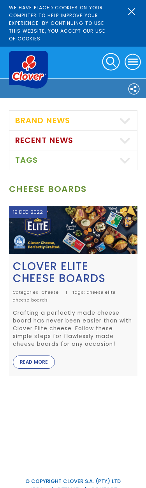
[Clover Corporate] (28, 70)
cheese (95, 292)
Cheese (50, 292)
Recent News (44, 140)
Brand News (42, 120)
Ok (131, 12)
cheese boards (30, 300)
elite (110, 292)
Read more (34, 362)
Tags (26, 160)
